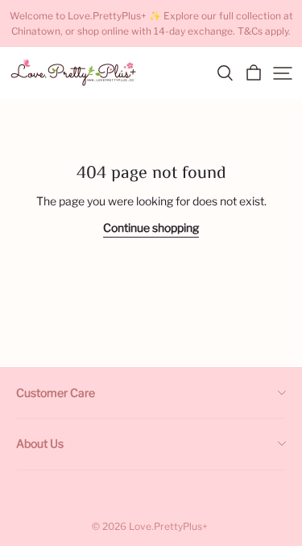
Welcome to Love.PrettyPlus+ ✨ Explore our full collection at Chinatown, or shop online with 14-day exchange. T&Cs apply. (152, 23)
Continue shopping (151, 227)
